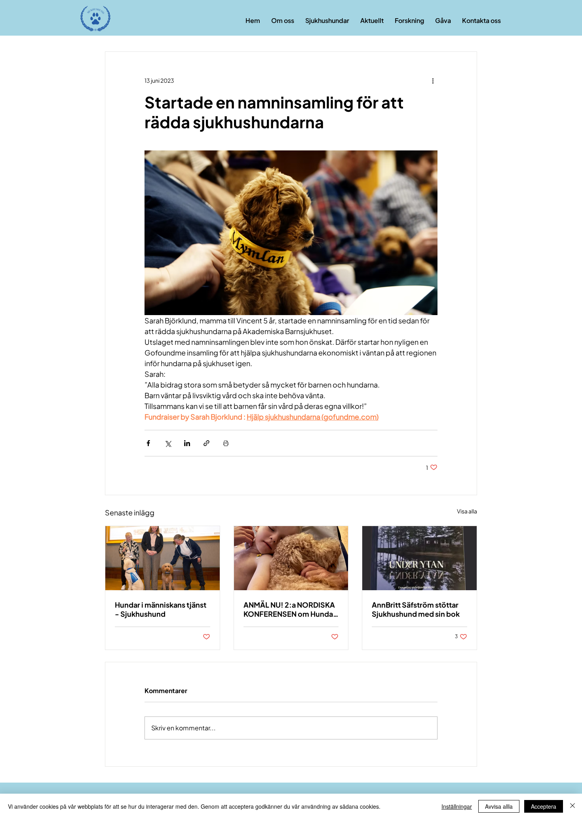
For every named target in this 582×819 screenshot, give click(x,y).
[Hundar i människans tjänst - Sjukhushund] (162, 558)
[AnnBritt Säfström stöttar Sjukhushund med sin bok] (419, 558)
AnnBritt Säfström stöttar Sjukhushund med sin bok (416, 609)
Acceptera (543, 806)
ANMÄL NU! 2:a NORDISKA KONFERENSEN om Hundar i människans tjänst (289, 609)
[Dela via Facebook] (148, 443)
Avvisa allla (499, 806)
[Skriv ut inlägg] (226, 443)
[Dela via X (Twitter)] (167, 443)
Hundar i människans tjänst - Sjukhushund (160, 609)
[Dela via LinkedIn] (187, 443)
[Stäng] (572, 806)
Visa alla (467, 511)
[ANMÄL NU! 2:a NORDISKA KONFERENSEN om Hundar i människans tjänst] (291, 558)
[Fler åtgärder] (432, 80)
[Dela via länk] (206, 443)
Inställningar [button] (456, 806)
